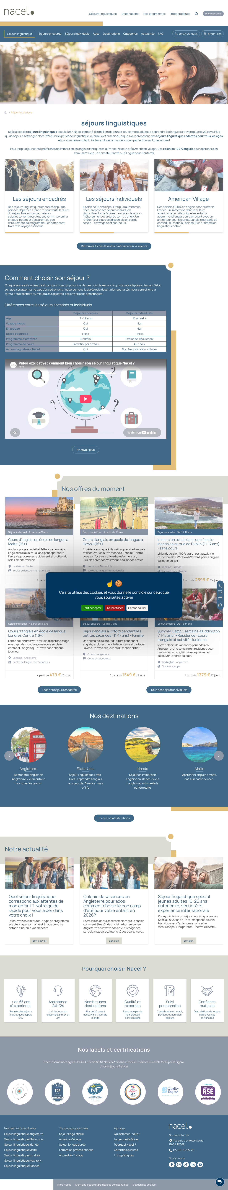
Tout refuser (115, 608)
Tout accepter (92, 608)
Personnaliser (137, 608)
